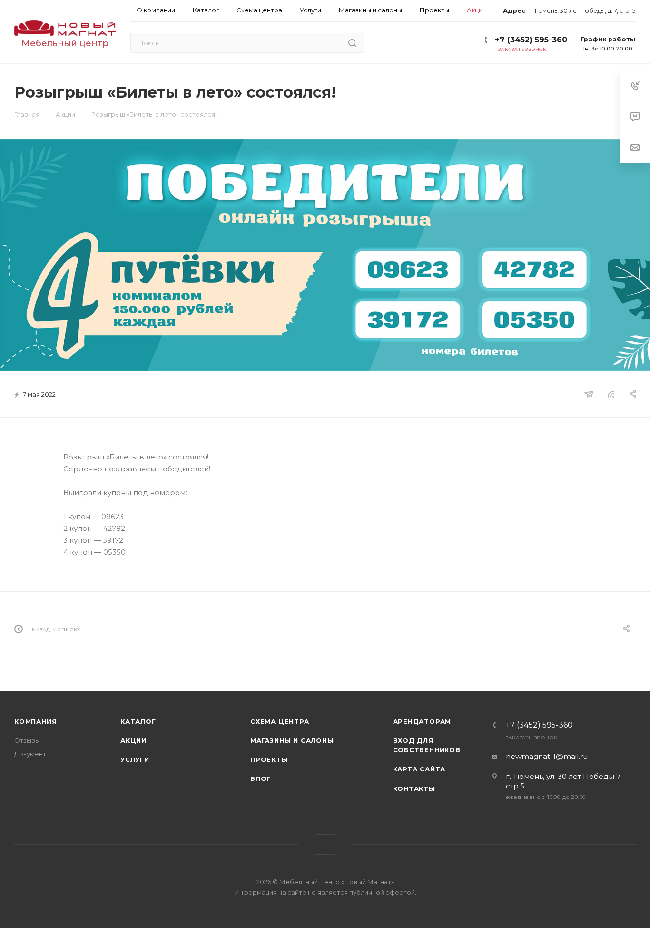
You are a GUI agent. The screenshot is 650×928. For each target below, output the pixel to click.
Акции (133, 740)
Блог (260, 778)
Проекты (269, 759)
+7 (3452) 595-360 (531, 39)
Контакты (414, 788)
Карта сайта (419, 769)
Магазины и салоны (292, 740)
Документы (32, 754)
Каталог (138, 721)
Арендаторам (422, 721)
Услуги (134, 759)
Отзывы (27, 740)
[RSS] (611, 394)
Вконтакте (325, 844)
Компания (35, 721)
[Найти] (352, 43)
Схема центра (279, 721)
